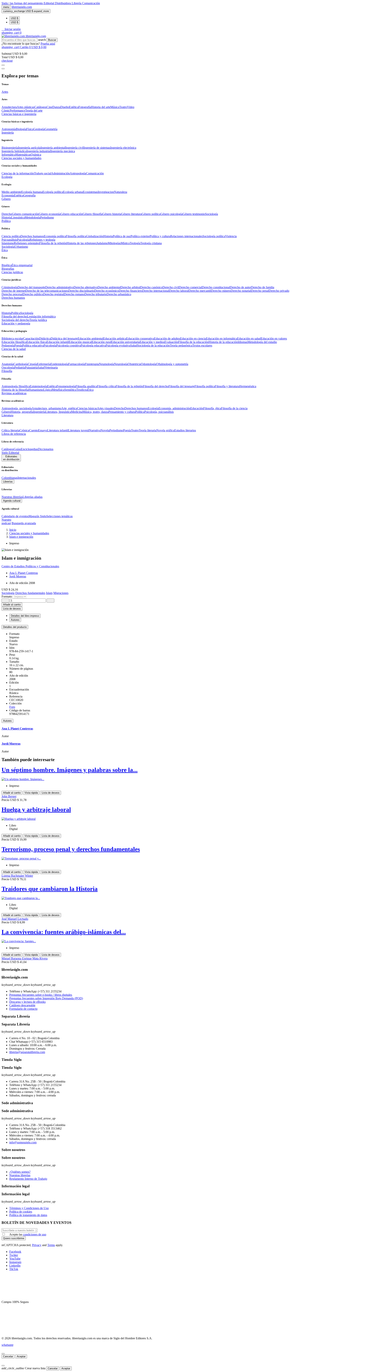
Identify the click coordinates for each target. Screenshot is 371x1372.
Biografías (8, 268)
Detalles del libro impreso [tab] (25, 615)
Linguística (18, 217)
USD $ (14, 18)
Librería (77, 3)
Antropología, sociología (17, 408)
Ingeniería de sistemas (96, 147)
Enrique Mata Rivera (35, 958)
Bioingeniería (10, 147)
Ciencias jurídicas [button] (12, 272)
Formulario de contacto (23, 1008)
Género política (151, 214)
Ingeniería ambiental (53, 147)
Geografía (29, 195)
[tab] (185, 627)
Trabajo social (42, 173)
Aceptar (21, 1356)
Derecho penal (260, 290)
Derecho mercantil (200, 290)
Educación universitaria (125, 342)
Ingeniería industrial (38, 151)
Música (114, 107)
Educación (196, 408)
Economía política (55, 236)
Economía (8, 195)
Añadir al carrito (12, 604)
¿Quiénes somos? (20, 1171)
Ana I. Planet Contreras (23, 573)
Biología (21, 129)
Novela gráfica (165, 430)
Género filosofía (92, 214)
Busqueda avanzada (24, 523)
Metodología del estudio (262, 342)
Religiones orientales (26, 243)
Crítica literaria (11, 430)
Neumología (106, 364)
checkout (7, 60)
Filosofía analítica (86, 386)
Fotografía (84, 107)
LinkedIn (14, 1265)
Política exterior (140, 236)
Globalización (94, 236)
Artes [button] (5, 91)
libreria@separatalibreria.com (27, 1052)
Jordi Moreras (17, 576)
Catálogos (40, 107)
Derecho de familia (262, 287)
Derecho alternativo (86, 287)
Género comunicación (25, 214)
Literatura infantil (57, 430)
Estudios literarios (185, 430)
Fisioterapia (92, 364)
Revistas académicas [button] (14, 393)
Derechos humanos (32, 236)
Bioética (7, 265)
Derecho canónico (151, 287)
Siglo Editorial (10, 452)
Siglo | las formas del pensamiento (23, 3)
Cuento (33, 430)
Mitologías (114, 243)
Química (36, 154)
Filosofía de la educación (193, 342)
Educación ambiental (90, 338)
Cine (49, 107)
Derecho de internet (14, 290)
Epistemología (38, 386)
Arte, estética (69, 408)
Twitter (13, 1255)
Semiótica (70, 389)
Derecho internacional (155, 290)
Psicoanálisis (9, 239)
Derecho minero (221, 290)
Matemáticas (23, 154)
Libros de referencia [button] (14, 433)
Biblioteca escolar (12, 338)
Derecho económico (106, 290)
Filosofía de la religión (129, 386)
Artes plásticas (25, 107)
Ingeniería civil (74, 147)
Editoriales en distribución (11, 458)
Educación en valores (274, 338)
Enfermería (43, 364)
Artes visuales (105, 408)
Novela (104, 430)
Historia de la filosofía (15, 389)
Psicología (23, 239)
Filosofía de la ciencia (234, 408)
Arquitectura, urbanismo (46, 408)
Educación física (36, 342)
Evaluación (171, 342)
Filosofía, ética (212, 408)
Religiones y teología (42, 239)
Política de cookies (20, 1211)
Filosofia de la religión (52, 243)
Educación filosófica (14, 342)
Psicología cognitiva (68, 345)
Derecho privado (279, 290)
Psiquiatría (31, 367)
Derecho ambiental (109, 287)
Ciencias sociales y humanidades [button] (21, 158)
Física (29, 129)
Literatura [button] (7, 415)
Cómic (6, 110)
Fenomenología (66, 386)
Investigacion (106, 192)
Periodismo (47, 217)
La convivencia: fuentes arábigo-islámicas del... (64, 931)
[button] (11, 29)
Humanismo (35, 389)
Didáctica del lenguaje (64, 338)
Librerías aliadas (33, 497)
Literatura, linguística (58, 411)
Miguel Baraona (12, 958)
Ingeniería (39, 411)
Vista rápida (31, 792)
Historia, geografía (22, 411)
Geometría (51, 129)
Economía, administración (174, 408)
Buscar (52, 39)
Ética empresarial (22, 265)
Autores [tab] (15, 619)
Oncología (8, 367)
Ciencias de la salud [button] (14, 349)
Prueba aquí (48, 43)
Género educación (71, 214)
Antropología (78, 173)
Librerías (8, 481)
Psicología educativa (93, 345)
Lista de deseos (51, 792)
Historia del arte (100, 107)
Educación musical (80, 342)
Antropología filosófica (16, 386)
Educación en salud (249, 338)
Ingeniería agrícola (29, 147)
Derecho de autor (240, 287)
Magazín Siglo (37, 516)
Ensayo (42, 430)
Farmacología (76, 364)
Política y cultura (160, 236)
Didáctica (45, 338)
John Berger (9, 796)
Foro (12, 707)
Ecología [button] (7, 176)
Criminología (10, 287)
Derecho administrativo (59, 287)
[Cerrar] (3, 1353)
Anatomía (8, 364)
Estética (73, 107)
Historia (6, 217)
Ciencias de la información (18, 173)
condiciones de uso (34, 1234)
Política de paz (122, 236)
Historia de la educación (223, 342)
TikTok (13, 1269)
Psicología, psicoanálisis (159, 411)
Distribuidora (63, 3)
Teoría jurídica (38, 320)
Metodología (32, 217)
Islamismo (8, 243)
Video (130, 107)
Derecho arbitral (130, 287)
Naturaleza (120, 192)
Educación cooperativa (140, 338)
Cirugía (32, 364)
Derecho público (33, 294)
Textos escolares (202, 345)
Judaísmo (102, 243)
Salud (133, 345)
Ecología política (53, 192)
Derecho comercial (190, 287)
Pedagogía (8, 345)
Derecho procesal (12, 294)
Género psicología (171, 214)
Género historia (111, 214)
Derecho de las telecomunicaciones (47, 290)
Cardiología (21, 364)
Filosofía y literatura (227, 386)
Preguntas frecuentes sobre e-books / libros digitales (40, 994)
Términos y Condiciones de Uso (29, 1208)
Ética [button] (5, 250)
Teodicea (81, 389)
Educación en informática (221, 338)
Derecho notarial (241, 290)
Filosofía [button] (7, 371)
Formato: (7, 596)
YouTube (14, 1258)
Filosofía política (76, 236)
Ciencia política (11, 236)
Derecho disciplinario (81, 290)
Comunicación (91, 3)
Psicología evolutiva (118, 345)
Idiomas (243, 342)
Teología (135, 243)
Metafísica (58, 389)
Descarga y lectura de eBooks (27, 1001)
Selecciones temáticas (59, 516)
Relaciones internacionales (186, 236)
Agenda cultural (11, 500)
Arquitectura (9, 107)
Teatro (123, 107)
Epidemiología (59, 364)
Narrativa (94, 430)
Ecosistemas (90, 192)
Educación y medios (152, 342)
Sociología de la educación (153, 345)
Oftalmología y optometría (172, 364)
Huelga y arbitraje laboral (36, 809)
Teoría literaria (147, 430)
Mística (125, 243)
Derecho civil (171, 287)
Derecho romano (74, 294)
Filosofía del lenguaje (181, 386)
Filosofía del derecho (14, 316)
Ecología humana (32, 192)
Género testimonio (194, 214)
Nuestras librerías (12, 497)
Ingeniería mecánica (63, 151)
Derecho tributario (95, 294)
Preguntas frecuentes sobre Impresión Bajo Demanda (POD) (46, 998)
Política (15, 313)
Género (6, 411)
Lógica (47, 389)
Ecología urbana (73, 192)
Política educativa (33, 345)
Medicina (77, 411)
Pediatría (19, 367)
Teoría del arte (34, 110)
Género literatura (131, 214)
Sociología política (214, 236)
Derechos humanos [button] (13, 297)
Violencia (231, 236)
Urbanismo (21, 246)
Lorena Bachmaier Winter (17, 875)
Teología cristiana (151, 243)
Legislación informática (41, 316)
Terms (51, 1245)
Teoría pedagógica (181, 345)
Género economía (49, 214)
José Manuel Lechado (15, 918)
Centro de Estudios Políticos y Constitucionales (30, 566)
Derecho (7, 214)
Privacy (36, 1245)
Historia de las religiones (81, 243)
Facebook (15, 1251)
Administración (60, 173)
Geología (39, 129)
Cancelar (8, 1356)
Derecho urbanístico (119, 294)
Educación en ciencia (193, 338)
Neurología (121, 364)
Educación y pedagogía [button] (16, 323)
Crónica (24, 430)
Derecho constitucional (216, 287)
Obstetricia (134, 364)
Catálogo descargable (22, 1005)
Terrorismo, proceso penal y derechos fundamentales (71, 849)
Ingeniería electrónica (123, 147)
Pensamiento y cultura (121, 411)
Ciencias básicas (87, 408)
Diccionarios (45, 449)
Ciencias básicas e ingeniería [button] (19, 114)
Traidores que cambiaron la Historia (50, 888)
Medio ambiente (11, 192)
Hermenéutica (247, 386)
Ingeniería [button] (8, 132)
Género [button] (6, 199)
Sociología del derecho (15, 320)
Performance (17, 110)
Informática (8, 154)
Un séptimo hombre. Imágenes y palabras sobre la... (70, 769)
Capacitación (31, 338)
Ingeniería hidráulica (14, 151)
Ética (90, 389)
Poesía (18, 345)
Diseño (64, 107)
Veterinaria (51, 367)
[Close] (3, 68)
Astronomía (9, 129)
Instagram (15, 1262)
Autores (7, 720)
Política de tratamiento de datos (28, 1215)
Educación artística (114, 338)
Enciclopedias (29, 449)
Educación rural (101, 342)
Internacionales (27, 477)
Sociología (211, 214)
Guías (17, 449)
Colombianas (10, 477)
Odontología (148, 364)
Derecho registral (53, 294)
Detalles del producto (15, 627)
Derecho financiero (130, 290)
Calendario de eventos (15, 516)
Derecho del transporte (31, 287)
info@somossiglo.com (23, 1142)
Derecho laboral (179, 290)
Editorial (49, 3)
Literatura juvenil (78, 430)
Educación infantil (58, 342)
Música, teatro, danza (95, 411)
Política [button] (6, 221)
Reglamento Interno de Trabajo (28, 1178)
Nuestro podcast (6, 521)
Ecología (153, 408)
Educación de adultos (167, 338)
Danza (56, 107)
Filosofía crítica (106, 386)
